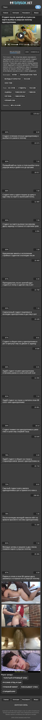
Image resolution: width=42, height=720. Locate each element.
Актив (14, 75)
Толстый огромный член (15, 678)
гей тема (8, 96)
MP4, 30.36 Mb (16, 105)
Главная (6, 699)
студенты (22, 88)
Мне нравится (3, 52)
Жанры (36, 13)
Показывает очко (29, 687)
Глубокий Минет (10, 687)
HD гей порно (6, 13)
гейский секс (9, 100)
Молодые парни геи (12, 79)
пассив (32, 88)
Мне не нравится (7, 52)
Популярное (26, 699)
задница (8, 92)
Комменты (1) (35, 52)
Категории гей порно (16, 13)
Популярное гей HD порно (26, 13)
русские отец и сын (12, 682)
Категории (16, 699)
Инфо (27, 52)
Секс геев (8, 83)
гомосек (32, 92)
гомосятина (20, 96)
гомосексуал (20, 92)
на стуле (11, 88)
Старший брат (9, 691)
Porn (28, 717)
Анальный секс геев (28, 75)
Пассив (27, 79)
